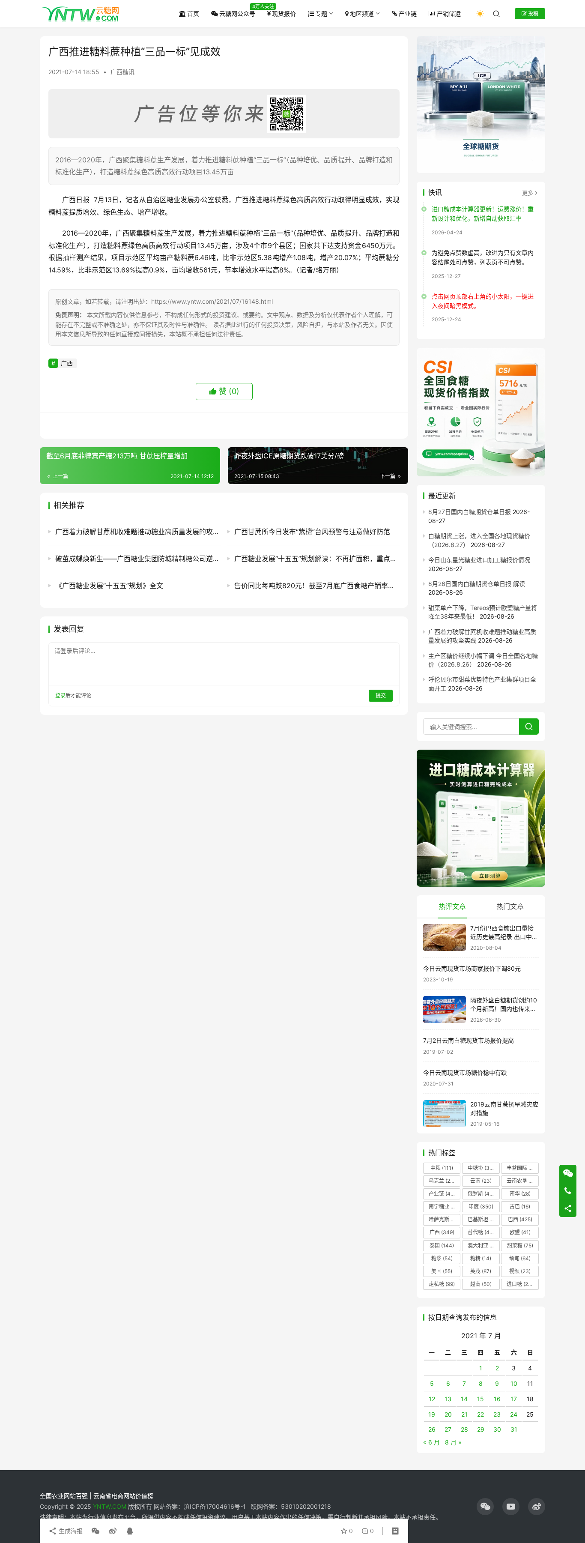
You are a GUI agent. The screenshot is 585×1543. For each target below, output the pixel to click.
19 (431, 1414)
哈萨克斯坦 (444, 1219)
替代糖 (481, 1232)
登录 (60, 695)
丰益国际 (522, 1168)
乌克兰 (442, 1181)
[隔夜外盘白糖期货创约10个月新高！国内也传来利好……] (444, 1009)
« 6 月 (431, 1442)
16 (497, 1398)
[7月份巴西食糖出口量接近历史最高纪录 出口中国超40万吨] (444, 937)
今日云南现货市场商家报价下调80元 (472, 968)
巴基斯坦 (483, 1219)
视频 (520, 1271)
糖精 (480, 1258)
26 (432, 1429)
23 (497, 1414)
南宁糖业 (444, 1206)
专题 (321, 13)
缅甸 (520, 1258)
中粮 (441, 1168)
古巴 (520, 1206)
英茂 (480, 1271)
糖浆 (442, 1258)
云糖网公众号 (237, 13)
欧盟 (520, 1232)
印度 (481, 1206)
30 (497, 1429)
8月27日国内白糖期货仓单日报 (469, 511)
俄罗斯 (481, 1193)
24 (513, 1414)
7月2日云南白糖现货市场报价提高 (468, 1040)
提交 (381, 695)
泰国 (442, 1245)
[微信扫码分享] (95, 1531)
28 (464, 1429)
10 (513, 1383)
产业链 (408, 13)
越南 (481, 1284)
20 (448, 1414)
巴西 (520, 1219)
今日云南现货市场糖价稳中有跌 (465, 1072)
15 (480, 1398)
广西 (67, 363)
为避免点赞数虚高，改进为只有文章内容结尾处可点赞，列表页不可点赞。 (483, 257)
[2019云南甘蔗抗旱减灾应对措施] (444, 1113)
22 (480, 1414)
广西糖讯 (122, 71)
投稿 (532, 13)
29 (480, 1429)
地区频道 (362, 13)
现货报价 (284, 13)
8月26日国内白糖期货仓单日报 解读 (476, 583)
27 (448, 1429)
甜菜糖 (520, 1245)
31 (513, 1429)
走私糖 (442, 1284)
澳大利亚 (483, 1245)
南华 (520, 1193)
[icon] (485, 1506)
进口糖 (522, 1284)
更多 (527, 192)
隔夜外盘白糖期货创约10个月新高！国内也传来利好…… (503, 1008)
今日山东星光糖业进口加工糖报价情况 (479, 559)
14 (464, 1398)
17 (513, 1398)
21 (464, 1414)
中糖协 (481, 1168)
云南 (481, 1181)
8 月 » (453, 1442)
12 (432, 1398)
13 (448, 1398)
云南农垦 (522, 1181)
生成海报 (70, 1530)
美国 (441, 1271)
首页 (193, 13)
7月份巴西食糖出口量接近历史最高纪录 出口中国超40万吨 (504, 936)
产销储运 (449, 13)
